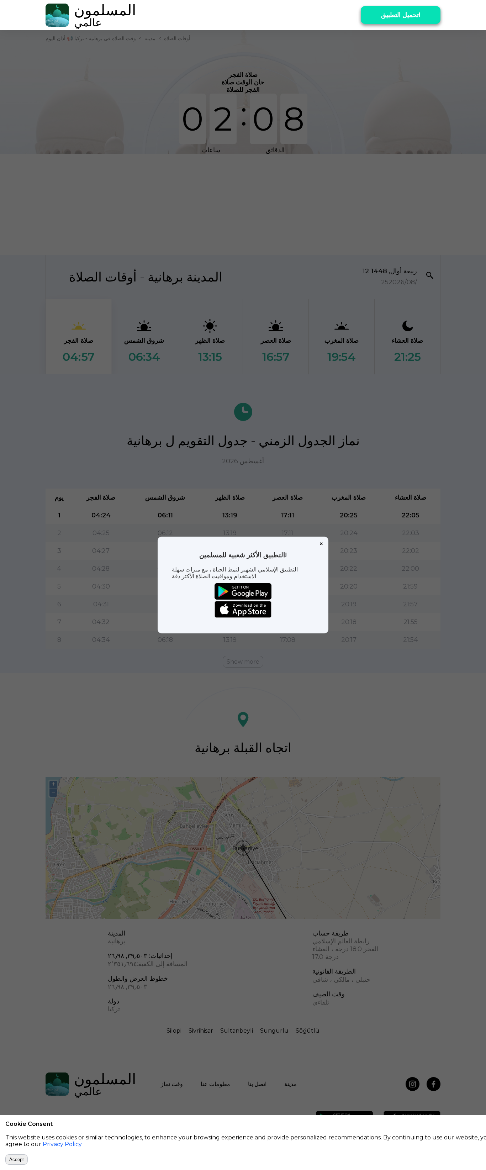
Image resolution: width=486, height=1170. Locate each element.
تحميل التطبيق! (400, 15)
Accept (16, 1159)
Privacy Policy (62, 1144)
